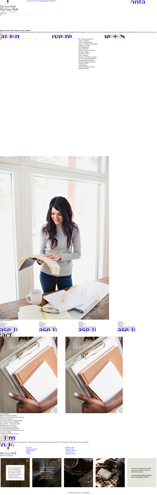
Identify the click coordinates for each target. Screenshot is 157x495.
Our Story (29, 1)
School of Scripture (37, 1)
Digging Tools (47, 1)
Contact (28, 453)
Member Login (69, 447)
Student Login (69, 449)
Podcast (53, 1)
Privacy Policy (69, 452)
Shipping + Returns (71, 450)
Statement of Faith (70, 453)
